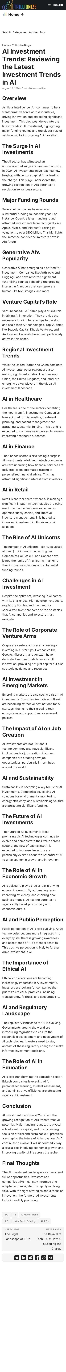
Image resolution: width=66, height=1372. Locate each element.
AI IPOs (45, 1221)
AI (15, 1214)
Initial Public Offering (25, 1221)
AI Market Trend (29, 1214)
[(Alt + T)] (23, 14)
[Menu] (49, 5)
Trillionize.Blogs (21, 45)
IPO (6, 1214)
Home (13, 14)
